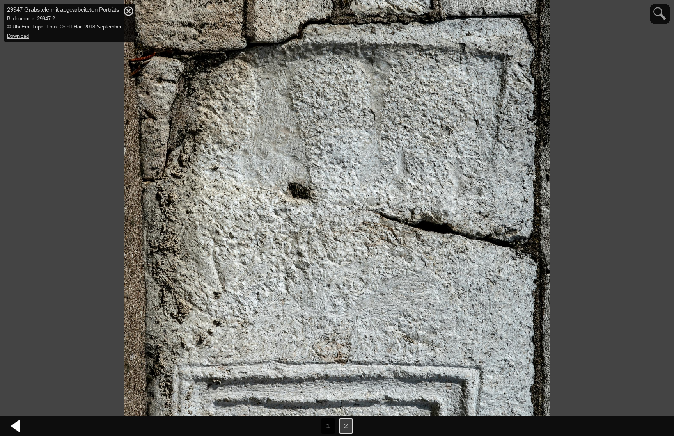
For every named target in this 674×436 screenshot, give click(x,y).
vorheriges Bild (15, 426)
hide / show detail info (128, 11)
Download (18, 36)
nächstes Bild (658, 426)
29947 (63, 9)
